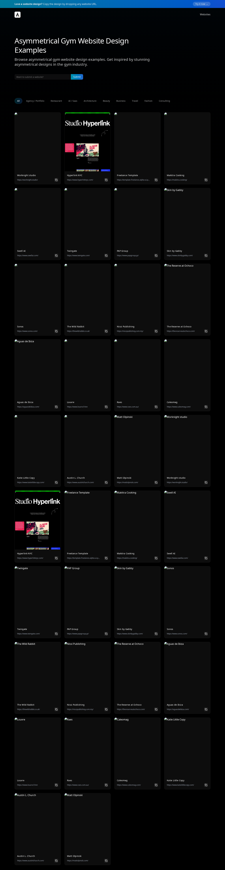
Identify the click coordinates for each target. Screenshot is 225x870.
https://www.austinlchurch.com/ (80, 482)
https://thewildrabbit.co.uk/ (78, 331)
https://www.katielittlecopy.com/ (30, 482)
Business (121, 100)
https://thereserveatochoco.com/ (181, 331)
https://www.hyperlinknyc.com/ (80, 180)
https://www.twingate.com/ (78, 255)
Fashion (148, 100)
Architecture (90, 100)
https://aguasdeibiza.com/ (28, 407)
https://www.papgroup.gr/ (128, 255)
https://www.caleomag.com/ (179, 407)
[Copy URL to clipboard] (56, 180)
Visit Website (37, 144)
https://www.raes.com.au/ (128, 407)
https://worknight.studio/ (27, 180)
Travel (135, 100)
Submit (77, 76)
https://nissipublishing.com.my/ (130, 331)
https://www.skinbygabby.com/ (180, 255)
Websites (205, 14)
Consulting (164, 100)
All (18, 100)
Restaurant (56, 100)
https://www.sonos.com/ (27, 331)
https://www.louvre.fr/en (77, 407)
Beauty (106, 100)
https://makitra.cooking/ (177, 180)
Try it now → (201, 3)
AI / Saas (72, 100)
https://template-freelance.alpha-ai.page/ (133, 180)
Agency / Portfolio (35, 100)
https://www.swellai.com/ (27, 255)
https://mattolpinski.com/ (127, 482)
